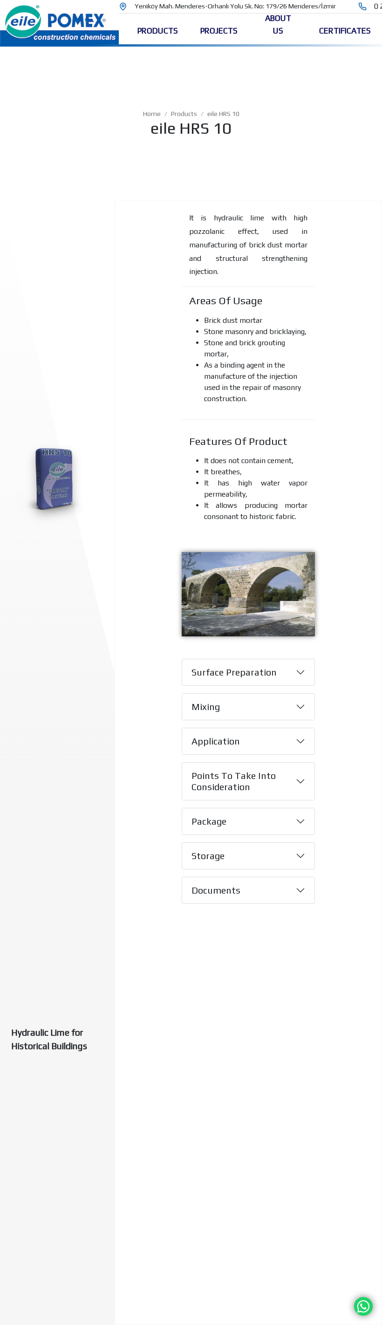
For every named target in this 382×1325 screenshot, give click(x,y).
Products (184, 113)
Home (152, 113)
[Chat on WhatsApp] (363, 1305)
